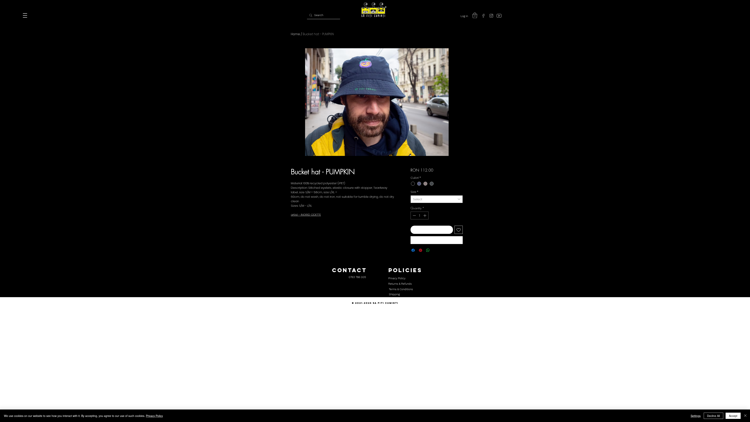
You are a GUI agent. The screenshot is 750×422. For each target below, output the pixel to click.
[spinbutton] (419, 215)
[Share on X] (435, 250)
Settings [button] (696, 416)
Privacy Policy (154, 416)
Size (414, 192)
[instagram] (491, 16)
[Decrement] (414, 215)
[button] (474, 15)
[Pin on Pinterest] (420, 250)
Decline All (713, 416)
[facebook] (483, 16)
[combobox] (437, 199)
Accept (733, 416)
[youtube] (499, 16)
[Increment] (425, 215)
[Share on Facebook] (413, 250)
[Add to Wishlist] (458, 230)
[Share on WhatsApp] (428, 250)
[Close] (745, 416)
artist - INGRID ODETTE (306, 215)
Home (295, 34)
